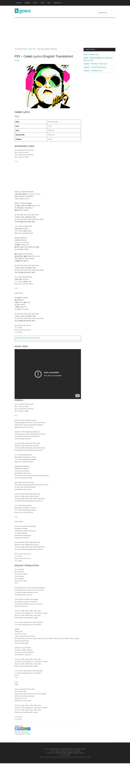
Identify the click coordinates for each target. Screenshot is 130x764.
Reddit (75, 753)
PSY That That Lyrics (21, 338)
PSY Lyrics (28, 734)
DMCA (63, 751)
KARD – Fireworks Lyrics (91, 54)
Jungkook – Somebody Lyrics (93, 71)
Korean (27, 732)
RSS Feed (77, 751)
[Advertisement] (65, 31)
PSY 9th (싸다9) (53, 122)
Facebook (58, 753)
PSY (17, 116)
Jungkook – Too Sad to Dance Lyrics (95, 67)
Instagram (70, 753)
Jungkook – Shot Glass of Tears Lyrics (95, 64)
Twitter (64, 753)
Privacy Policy (70, 751)
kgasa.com (56, 749)
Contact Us (57, 751)
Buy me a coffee (65, 755)
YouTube (80, 753)
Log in (84, 749)
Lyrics (22, 732)
